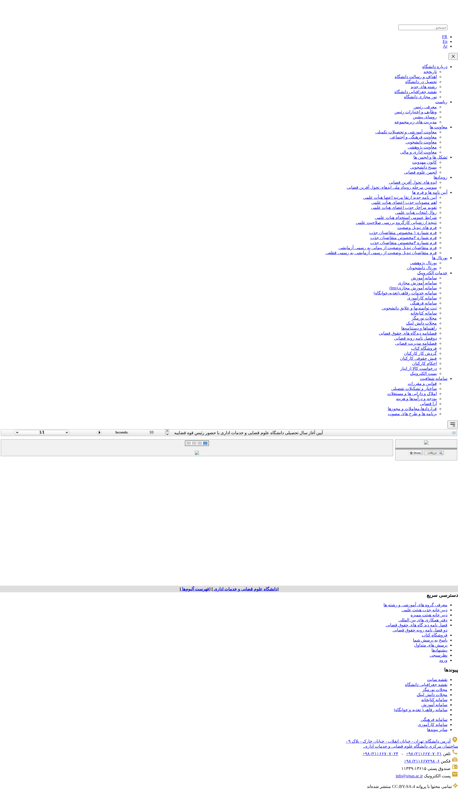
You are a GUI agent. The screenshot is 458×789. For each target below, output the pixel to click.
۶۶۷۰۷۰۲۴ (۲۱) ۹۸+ (380, 753)
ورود (443, 660)
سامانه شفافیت (433, 378)
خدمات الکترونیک (432, 273)
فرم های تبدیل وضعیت (417, 227)
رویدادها (440, 177)
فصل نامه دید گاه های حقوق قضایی (416, 625)
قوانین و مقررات (422, 383)
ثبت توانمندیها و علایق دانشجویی (409, 308)
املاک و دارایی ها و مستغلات (412, 393)
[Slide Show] (99, 434)
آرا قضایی (428, 403)
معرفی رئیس (425, 107)
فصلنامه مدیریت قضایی (416, 343)
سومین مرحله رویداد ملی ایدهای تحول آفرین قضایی (392, 187)
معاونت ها (438, 127)
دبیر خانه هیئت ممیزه (429, 615)
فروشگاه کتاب (424, 348)
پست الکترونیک (423, 373)
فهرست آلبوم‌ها (195, 589)
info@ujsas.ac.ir (409, 776)
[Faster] (167, 434)
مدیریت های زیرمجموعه (415, 122)
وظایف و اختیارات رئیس (415, 112)
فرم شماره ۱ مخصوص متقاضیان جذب (403, 232)
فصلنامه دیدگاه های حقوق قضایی (408, 333)
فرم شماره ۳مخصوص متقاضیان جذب (403, 242)
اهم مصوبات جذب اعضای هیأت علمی (404, 202)
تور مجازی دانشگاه (420, 97)
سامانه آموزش (424, 278)
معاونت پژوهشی (422, 147)
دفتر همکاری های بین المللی (422, 620)
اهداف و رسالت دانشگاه (416, 76)
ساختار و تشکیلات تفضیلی (414, 388)
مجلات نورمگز (424, 318)
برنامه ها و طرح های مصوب (412, 413)
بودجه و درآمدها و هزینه (416, 398)
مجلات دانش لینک (421, 323)
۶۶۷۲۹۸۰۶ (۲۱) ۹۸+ (422, 761)
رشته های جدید (424, 86)
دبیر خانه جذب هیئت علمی (424, 610)
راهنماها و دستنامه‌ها (419, 328)
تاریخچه (430, 71)
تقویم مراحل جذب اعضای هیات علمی (404, 207)
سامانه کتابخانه (424, 313)
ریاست (441, 102)
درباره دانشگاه (434, 66)
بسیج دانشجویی (423, 167)
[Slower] (167, 431)
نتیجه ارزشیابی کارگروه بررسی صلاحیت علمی (396, 222)
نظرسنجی (438, 655)
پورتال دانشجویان (422, 268)
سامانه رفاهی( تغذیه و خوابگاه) (420, 709)
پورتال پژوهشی (423, 263)
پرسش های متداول (430, 645)
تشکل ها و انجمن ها (430, 157)
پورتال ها (439, 257)
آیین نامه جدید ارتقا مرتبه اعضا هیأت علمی (400, 197)
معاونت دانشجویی (421, 142)
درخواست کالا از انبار (418, 368)
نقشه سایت (437, 679)
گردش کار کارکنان (420, 353)
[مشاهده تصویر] (16, 434)
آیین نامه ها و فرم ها (429, 192)
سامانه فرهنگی (423, 303)
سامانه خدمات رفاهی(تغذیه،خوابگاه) (405, 293)
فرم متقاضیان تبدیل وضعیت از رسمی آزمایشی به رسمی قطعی (381, 252)
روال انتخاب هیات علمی (416, 212)
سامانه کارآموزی (422, 298)
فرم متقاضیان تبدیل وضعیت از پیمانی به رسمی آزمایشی (387, 247)
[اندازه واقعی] (434, 453)
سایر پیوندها (437, 729)
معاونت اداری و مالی (418, 152)
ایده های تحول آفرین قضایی (413, 182)
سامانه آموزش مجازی (417, 283)
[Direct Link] (416, 453)
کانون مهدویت (424, 162)
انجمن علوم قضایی (420, 172)
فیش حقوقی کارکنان (418, 358)
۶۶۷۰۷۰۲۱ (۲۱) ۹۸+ (424, 753)
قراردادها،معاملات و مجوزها (412, 408)
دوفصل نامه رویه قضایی (415, 338)
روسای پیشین (425, 117)
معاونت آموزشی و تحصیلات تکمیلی (406, 132)
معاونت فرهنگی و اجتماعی (413, 137)
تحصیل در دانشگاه (421, 81)
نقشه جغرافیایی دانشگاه (415, 91)
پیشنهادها (439, 650)
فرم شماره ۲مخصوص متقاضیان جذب (403, 237)
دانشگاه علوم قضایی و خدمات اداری (245, 589)
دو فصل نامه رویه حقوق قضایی (420, 630)
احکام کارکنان (424, 363)
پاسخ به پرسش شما (430, 640)
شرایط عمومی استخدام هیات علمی (406, 217)
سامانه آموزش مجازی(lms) (413, 288)
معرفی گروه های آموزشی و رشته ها (415, 605)
